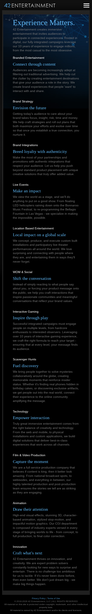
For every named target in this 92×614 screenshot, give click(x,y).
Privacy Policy (38, 598)
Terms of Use (53, 598)
